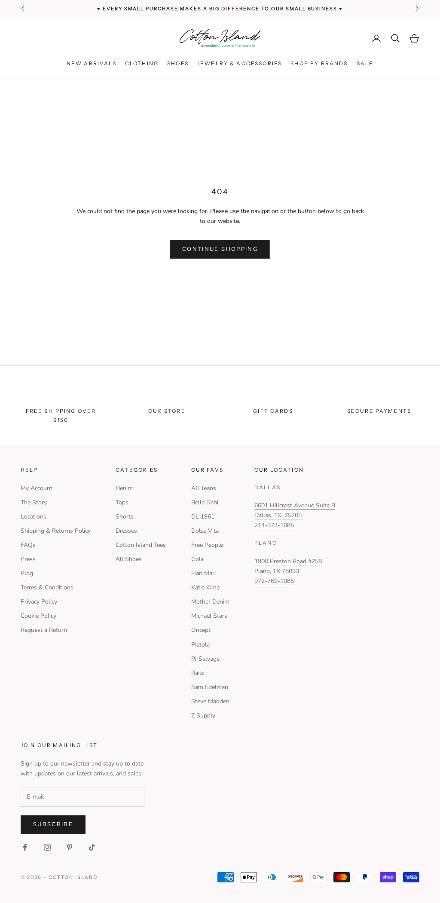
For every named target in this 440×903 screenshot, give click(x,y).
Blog (27, 573)
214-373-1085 (274, 525)
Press (28, 559)
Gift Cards (273, 411)
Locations (33, 517)
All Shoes (129, 559)
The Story (34, 502)
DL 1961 (202, 517)
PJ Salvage (205, 659)
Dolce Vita (205, 531)
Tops (122, 502)
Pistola (200, 645)
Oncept (201, 630)
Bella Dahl (205, 502)
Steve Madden (210, 701)
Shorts (125, 517)
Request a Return (44, 630)
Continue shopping (220, 249)
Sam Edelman (209, 687)
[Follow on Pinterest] (69, 847)
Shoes (178, 63)
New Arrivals (91, 63)
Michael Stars (209, 616)
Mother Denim (210, 602)
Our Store (166, 411)
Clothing (142, 63)
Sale (365, 63)
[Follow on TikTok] (92, 847)
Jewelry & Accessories (239, 63)
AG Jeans (203, 488)
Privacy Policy (39, 602)
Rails (197, 673)
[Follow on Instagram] (47, 847)
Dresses (126, 531)
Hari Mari (203, 573)
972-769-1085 (274, 581)
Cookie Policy (38, 616)
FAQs (28, 545)
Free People (207, 545)
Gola (197, 559)
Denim (124, 488)
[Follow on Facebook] (25, 847)
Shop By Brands (319, 63)
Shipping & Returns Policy (56, 531)
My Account (36, 488)
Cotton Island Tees (141, 545)
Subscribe (53, 824)
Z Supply (203, 715)
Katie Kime (205, 587)
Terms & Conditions (47, 587)
